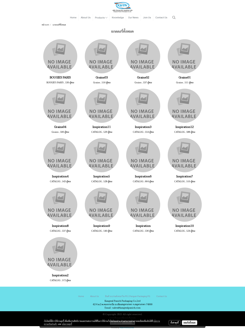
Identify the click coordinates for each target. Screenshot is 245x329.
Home (73, 17)
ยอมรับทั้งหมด (190, 322)
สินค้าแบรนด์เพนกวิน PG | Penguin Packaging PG (127, 296)
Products (100, 17)
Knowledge (118, 17)
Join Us (147, 17)
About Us (86, 17)
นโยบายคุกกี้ (67, 324)
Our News (133, 17)
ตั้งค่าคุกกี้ (175, 322)
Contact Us (161, 17)
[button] (174, 17)
